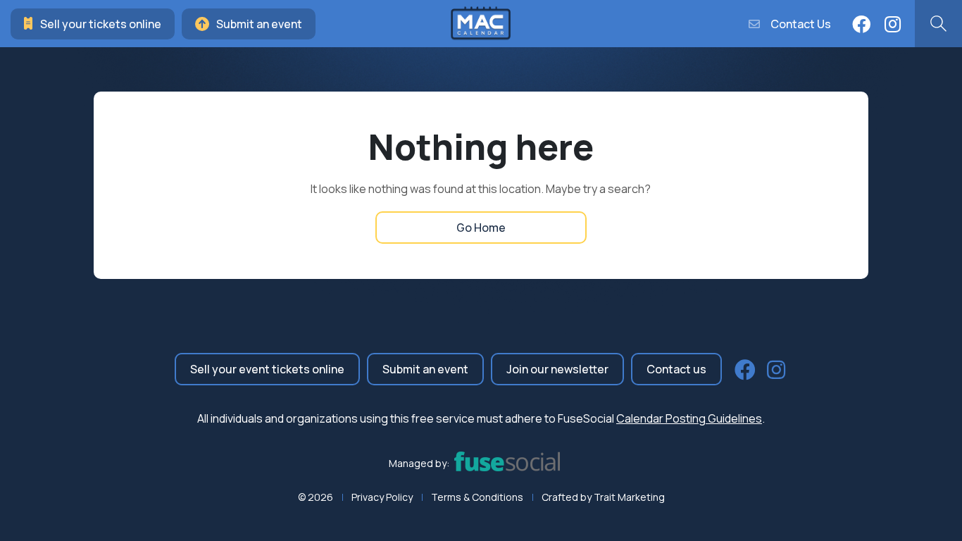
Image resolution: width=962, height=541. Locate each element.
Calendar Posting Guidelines (689, 418)
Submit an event (259, 24)
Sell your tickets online (100, 24)
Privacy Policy (382, 497)
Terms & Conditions (477, 497)
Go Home (481, 227)
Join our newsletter (557, 369)
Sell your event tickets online (267, 369)
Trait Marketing (629, 497)
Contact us (676, 369)
